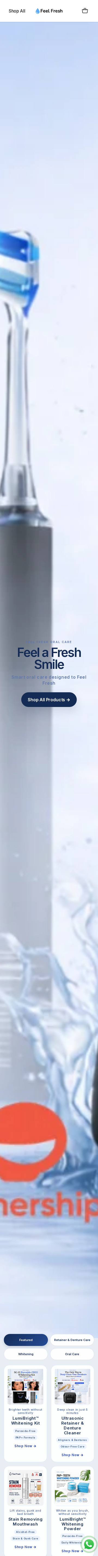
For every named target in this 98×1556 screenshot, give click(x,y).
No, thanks (49, 856)
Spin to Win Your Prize (49, 846)
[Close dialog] (93, 5)
